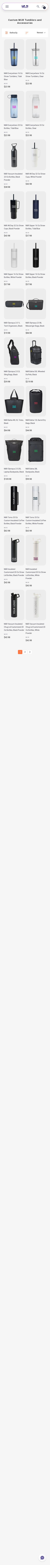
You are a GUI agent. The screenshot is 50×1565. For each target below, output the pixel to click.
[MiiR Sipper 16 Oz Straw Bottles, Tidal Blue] (36, 206)
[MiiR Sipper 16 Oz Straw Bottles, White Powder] (14, 255)
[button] (7, 6)
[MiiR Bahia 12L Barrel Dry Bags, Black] (36, 401)
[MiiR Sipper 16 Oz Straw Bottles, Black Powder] (36, 255)
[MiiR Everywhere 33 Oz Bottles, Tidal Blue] (14, 106)
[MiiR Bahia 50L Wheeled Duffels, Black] (36, 352)
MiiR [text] (6, 83)
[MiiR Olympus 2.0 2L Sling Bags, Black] (14, 352)
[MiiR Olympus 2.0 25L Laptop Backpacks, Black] (14, 449)
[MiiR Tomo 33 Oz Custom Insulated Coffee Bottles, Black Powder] (14, 498)
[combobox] (36, 32)
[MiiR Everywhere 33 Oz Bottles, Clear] (36, 106)
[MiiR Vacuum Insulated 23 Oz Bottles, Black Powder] (14, 155)
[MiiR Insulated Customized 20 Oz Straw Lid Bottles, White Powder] (36, 550)
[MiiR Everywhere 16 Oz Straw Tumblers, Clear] (36, 54)
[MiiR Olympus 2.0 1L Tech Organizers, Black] (14, 304)
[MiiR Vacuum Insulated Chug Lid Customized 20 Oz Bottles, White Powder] (36, 605)
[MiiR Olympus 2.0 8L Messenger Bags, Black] (36, 304)
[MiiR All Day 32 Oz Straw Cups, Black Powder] (14, 206)
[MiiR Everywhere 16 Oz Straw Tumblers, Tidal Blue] (14, 54)
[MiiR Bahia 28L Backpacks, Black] (36, 449)
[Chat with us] (42, 1557)
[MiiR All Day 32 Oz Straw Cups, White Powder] (36, 155)
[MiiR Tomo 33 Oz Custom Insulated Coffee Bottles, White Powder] (36, 498)
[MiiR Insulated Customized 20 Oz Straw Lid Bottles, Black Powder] (14, 550)
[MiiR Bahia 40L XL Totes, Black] (14, 401)
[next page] (30, 652)
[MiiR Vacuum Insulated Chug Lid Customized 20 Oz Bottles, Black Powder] (14, 605)
